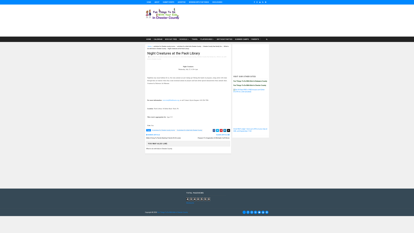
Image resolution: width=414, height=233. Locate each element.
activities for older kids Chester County (184, 57)
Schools (183, 39)
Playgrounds (206, 39)
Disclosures (217, 2)
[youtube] (260, 2)
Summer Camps (242, 39)
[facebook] (254, 2)
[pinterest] (265, 2)
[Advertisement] (242, 20)
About (156, 2)
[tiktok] (244, 212)
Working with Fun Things (199, 2)
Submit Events (168, 2)
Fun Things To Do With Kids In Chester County (249, 85)
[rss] (263, 2)
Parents (255, 39)
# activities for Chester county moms (163, 130)
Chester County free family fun (206, 57)
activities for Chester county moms (161, 57)
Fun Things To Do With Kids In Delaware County (250, 81)
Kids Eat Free (171, 39)
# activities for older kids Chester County (189, 130)
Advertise (182, 2)
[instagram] (257, 2)
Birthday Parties (224, 39)
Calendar (158, 39)
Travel (195, 39)
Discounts (151, 45)
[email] (259, 212)
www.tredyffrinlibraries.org (171, 100)
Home (149, 2)
